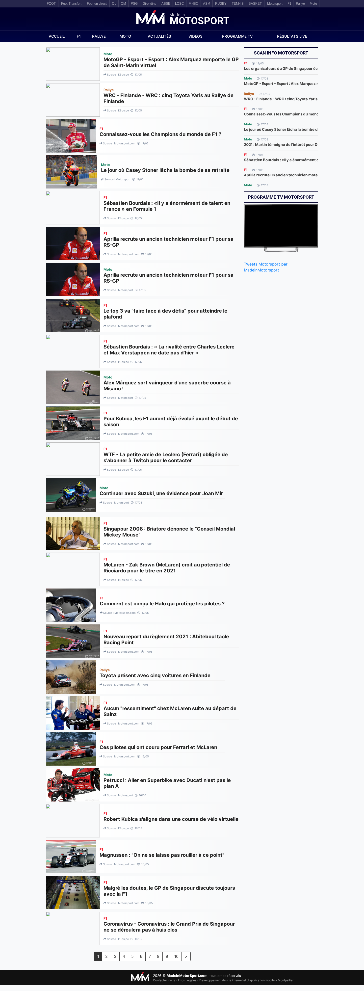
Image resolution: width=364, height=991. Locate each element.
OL (114, 3)
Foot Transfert (71, 3)
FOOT (51, 3)
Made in (199, 19)
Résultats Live (292, 36)
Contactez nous (164, 980)
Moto (125, 36)
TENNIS (238, 3)
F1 (79, 36)
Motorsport (275, 3)
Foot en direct (97, 3)
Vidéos (195, 36)
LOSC (179, 3)
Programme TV (237, 36)
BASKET (255, 3)
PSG (134, 3)
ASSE (165, 3)
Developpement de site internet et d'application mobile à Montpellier (246, 980)
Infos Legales (187, 980)
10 (176, 956)
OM (123, 3)
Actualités (159, 36)
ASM (206, 3)
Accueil (57, 36)
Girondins (149, 3)
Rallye (99, 36)
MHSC (193, 3)
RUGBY (221, 3)
